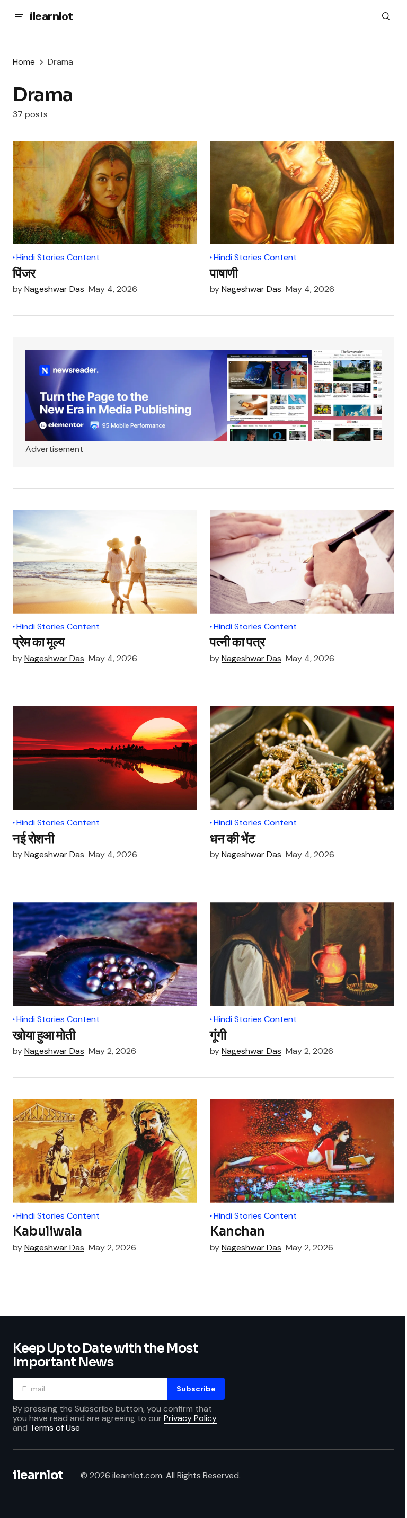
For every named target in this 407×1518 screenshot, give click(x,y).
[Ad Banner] (203, 395)
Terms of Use (55, 1427)
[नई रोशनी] (105, 758)
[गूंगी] (302, 954)
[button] (19, 16)
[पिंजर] (105, 193)
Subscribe (196, 1388)
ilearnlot (51, 16)
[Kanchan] (302, 1151)
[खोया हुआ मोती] (105, 954)
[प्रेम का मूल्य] (105, 562)
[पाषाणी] (302, 193)
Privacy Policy (190, 1418)
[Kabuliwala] (105, 1151)
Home (24, 61)
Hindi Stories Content (58, 257)
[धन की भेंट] (302, 758)
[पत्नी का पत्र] (302, 562)
